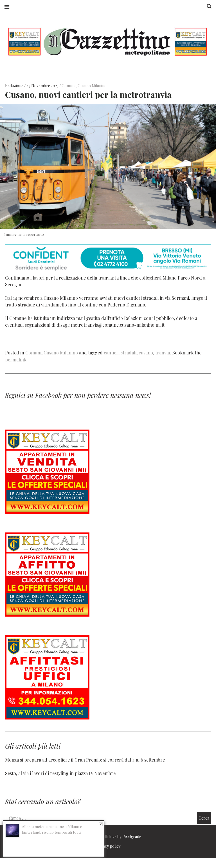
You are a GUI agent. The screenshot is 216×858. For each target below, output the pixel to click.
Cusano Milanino (92, 85)
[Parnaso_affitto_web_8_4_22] (47, 615)
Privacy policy (108, 846)
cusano (146, 353)
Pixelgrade (131, 836)
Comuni (68, 85)
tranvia (162, 353)
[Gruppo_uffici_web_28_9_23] (47, 718)
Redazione (14, 85)
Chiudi (101, 824)
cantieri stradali (120, 353)
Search (207, 6)
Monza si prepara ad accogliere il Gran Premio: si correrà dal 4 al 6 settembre (85, 760)
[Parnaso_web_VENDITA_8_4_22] (47, 512)
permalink (15, 360)
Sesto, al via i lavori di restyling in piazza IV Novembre (60, 773)
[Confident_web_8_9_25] (108, 270)
